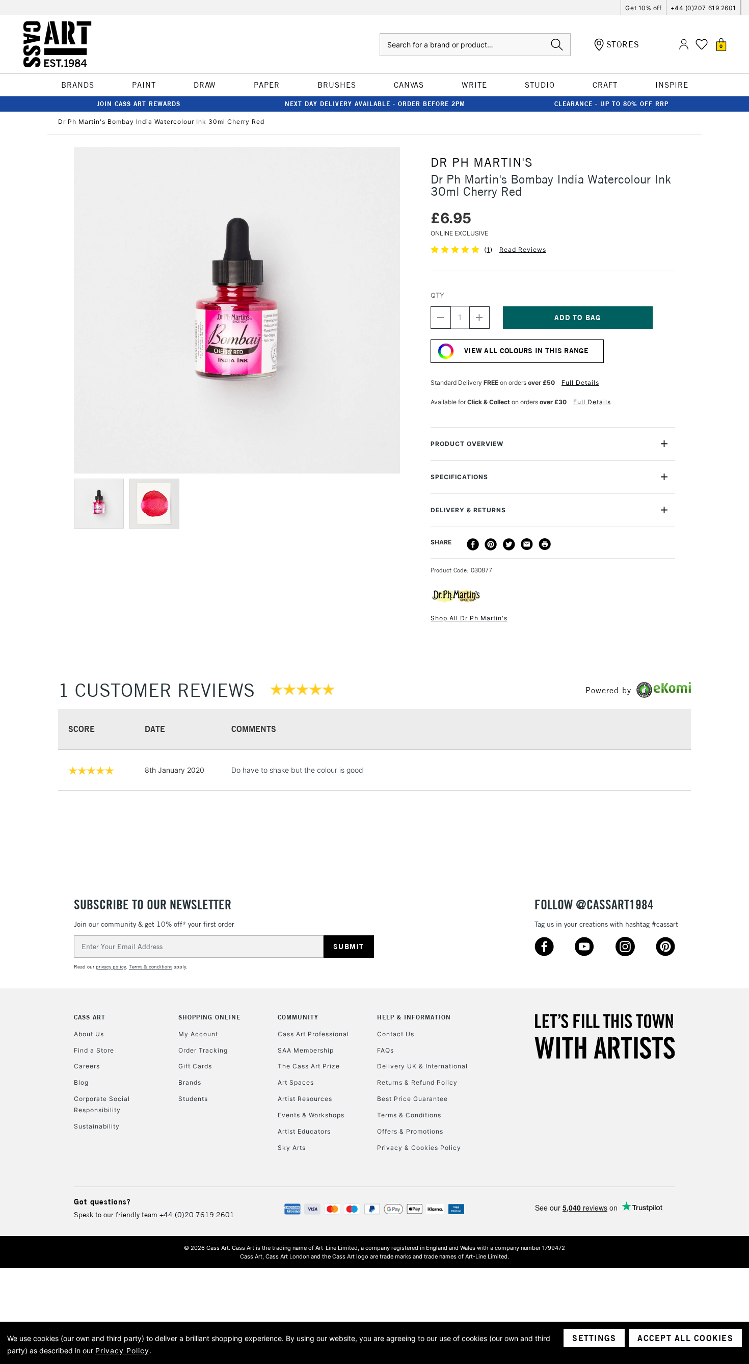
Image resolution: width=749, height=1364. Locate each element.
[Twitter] (509, 544)
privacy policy (111, 966)
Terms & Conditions (409, 1115)
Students (193, 1099)
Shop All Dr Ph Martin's (469, 618)
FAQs (385, 1050)
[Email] (527, 544)
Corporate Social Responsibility (102, 1104)
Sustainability (97, 1126)
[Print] (545, 544)
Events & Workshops (311, 1115)
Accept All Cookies (685, 1338)
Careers (87, 1066)
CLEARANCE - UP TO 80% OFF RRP (611, 103)
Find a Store (94, 1050)
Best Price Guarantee (412, 1099)
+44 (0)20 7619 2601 (196, 1214)
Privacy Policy (122, 1350)
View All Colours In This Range (526, 350)
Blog (81, 1082)
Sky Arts (292, 1147)
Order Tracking (203, 1050)
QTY (437, 295)
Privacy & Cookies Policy (419, 1147)
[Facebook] (473, 544)
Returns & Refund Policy (417, 1082)
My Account (198, 1034)
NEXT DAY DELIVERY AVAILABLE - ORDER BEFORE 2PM (375, 103)
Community (298, 1017)
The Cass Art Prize (309, 1066)
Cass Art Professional (313, 1034)
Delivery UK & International (422, 1066)
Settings (594, 1338)
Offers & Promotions (410, 1131)
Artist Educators (304, 1131)
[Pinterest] (491, 544)
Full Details (580, 382)
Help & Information (414, 1017)
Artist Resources (305, 1099)
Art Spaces (296, 1082)
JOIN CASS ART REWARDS (138, 103)
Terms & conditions (150, 966)
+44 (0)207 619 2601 (703, 8)
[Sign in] (684, 45)
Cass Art (89, 1017)
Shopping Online (209, 1017)
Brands (189, 1082)
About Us (89, 1034)
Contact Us (395, 1034)
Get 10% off (643, 8)
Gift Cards (195, 1066)
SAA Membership (306, 1050)
